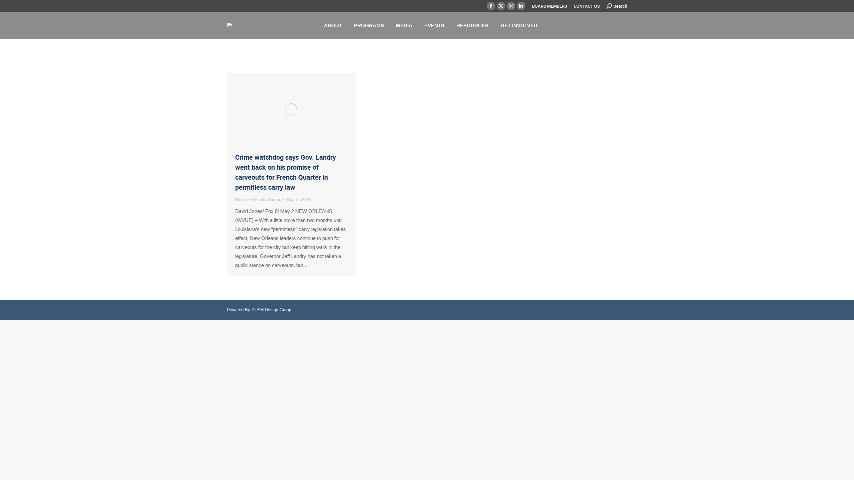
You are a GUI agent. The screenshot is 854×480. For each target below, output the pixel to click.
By (266, 199)
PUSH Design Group (271, 309)
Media (241, 199)
